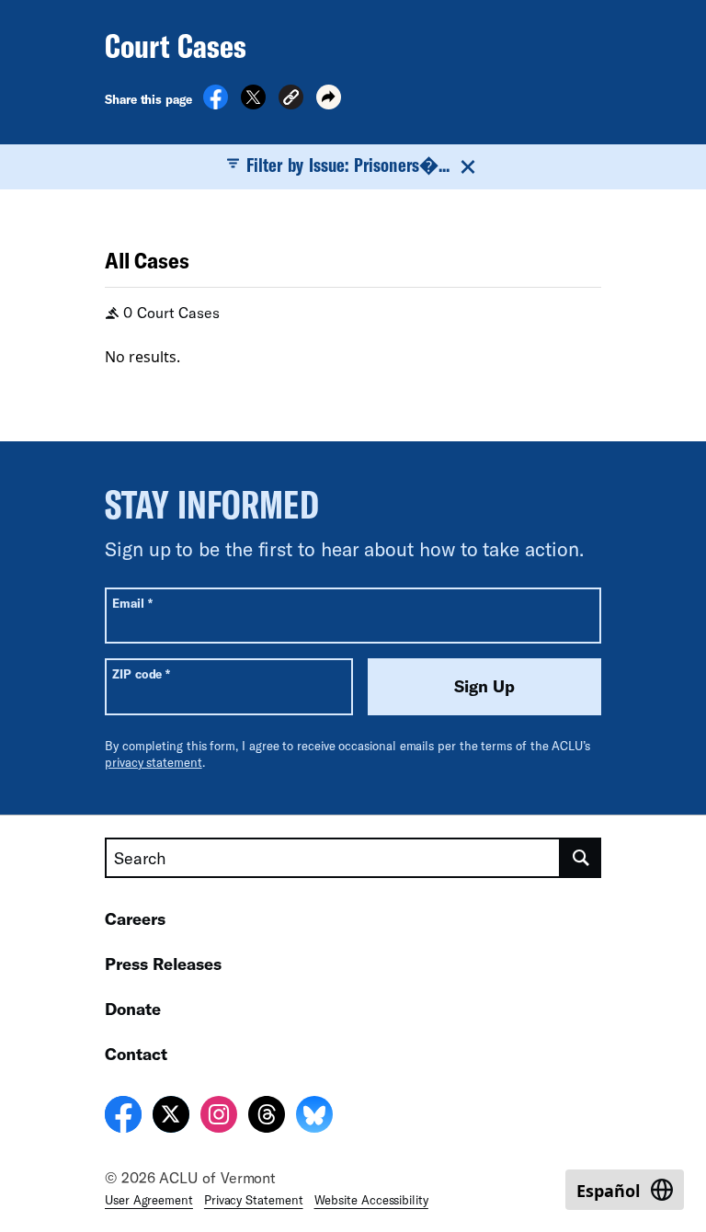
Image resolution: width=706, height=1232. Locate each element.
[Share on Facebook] (215, 104)
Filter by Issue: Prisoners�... (348, 165)
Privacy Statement (253, 1199)
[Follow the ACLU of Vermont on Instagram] (218, 1117)
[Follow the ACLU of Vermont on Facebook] (123, 1117)
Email (132, 602)
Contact (136, 1054)
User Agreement (149, 1199)
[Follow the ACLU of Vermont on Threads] (266, 1117)
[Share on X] (253, 104)
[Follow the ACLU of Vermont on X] (171, 1117)
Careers (135, 918)
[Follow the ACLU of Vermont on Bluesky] (314, 1117)
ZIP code (141, 673)
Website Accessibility (371, 1199)
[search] (581, 858)
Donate (133, 1008)
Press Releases (163, 963)
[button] (291, 100)
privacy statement (153, 762)
